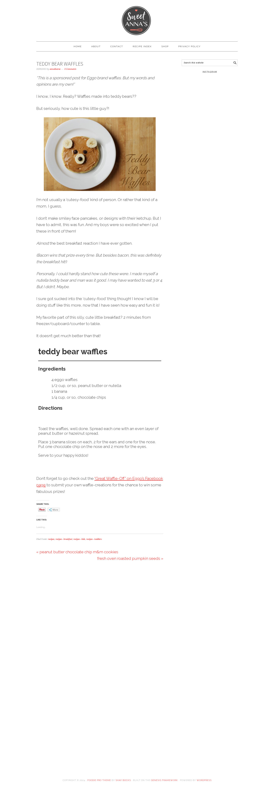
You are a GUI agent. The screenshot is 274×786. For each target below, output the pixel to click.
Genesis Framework (164, 780)
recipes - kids (79, 539)
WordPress (204, 780)
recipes (51, 539)
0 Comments (70, 69)
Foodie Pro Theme (99, 780)
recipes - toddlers (94, 539)
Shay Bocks (123, 780)
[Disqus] (99, 614)
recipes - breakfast (64, 539)
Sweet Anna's (137, 19)
